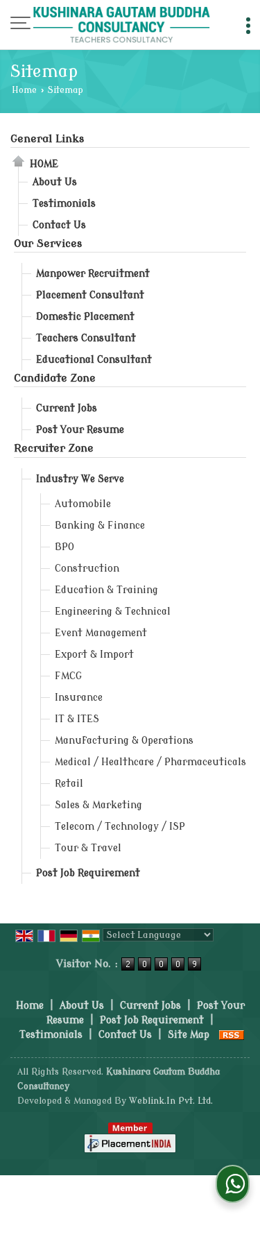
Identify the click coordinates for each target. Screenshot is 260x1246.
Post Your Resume (80, 430)
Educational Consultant (94, 360)
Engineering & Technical (113, 611)
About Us (55, 182)
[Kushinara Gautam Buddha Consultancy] (121, 26)
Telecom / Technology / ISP (120, 826)
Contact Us (59, 225)
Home (24, 90)
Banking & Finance (100, 525)
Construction (87, 568)
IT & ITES (77, 719)
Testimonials (64, 203)
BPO (64, 547)
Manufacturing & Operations (124, 740)
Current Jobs (66, 408)
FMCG (68, 676)
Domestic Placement (85, 317)
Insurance (79, 697)
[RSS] (231, 1035)
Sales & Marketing (98, 805)
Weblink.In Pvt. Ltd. (171, 1101)
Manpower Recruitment (93, 273)
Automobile (83, 504)
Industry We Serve (80, 479)
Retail (69, 783)
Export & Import (94, 654)
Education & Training (106, 590)
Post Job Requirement (88, 873)
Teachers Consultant (86, 338)
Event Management (101, 633)
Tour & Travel (88, 848)
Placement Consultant (90, 295)
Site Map (188, 1035)
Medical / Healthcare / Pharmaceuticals (150, 762)
